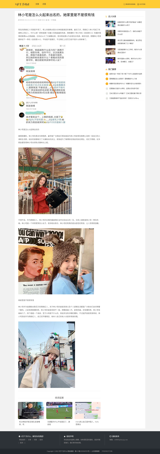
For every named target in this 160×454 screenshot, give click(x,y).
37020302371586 (107, 451)
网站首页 (22, 440)
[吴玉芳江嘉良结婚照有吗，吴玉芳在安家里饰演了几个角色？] (110, 45)
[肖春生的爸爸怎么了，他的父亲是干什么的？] (110, 36)
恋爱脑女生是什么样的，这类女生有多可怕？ (124, 88)
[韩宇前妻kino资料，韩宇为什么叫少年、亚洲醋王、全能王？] (110, 63)
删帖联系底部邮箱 (130, 4)
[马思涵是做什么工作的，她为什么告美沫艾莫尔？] (110, 54)
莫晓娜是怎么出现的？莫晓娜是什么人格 (123, 79)
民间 (41, 440)
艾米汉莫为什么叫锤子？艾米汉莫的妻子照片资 (125, 93)
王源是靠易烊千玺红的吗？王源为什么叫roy (124, 98)
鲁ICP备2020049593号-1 (83, 451)
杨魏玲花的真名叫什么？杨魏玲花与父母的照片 (125, 83)
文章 (29, 440)
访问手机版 (142, 4)
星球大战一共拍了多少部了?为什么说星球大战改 (125, 74)
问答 (35, 440)
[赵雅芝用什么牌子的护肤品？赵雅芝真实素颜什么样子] (110, 26)
